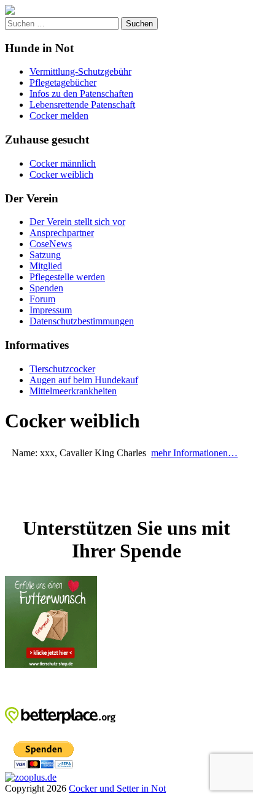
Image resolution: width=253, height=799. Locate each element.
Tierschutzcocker (62, 369)
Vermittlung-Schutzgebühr (80, 71)
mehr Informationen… (194, 453)
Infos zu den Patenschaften (81, 93)
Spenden (46, 288)
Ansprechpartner (61, 232)
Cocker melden (58, 115)
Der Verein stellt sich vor (77, 221)
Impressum (50, 310)
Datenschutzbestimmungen (81, 321)
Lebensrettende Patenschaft (82, 104)
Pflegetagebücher (62, 82)
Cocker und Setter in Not (117, 788)
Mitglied (45, 266)
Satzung (45, 255)
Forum (42, 299)
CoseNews (50, 244)
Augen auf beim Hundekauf (83, 380)
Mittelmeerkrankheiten (73, 391)
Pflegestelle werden (67, 277)
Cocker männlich (62, 163)
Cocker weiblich (61, 174)
